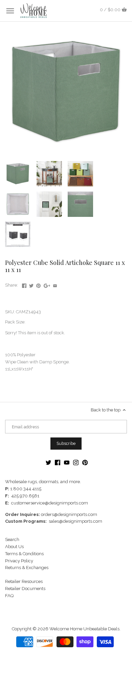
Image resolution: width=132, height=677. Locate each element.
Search (12, 539)
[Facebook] (57, 462)
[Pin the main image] (38, 284)
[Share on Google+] (47, 284)
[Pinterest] (85, 462)
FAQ (9, 595)
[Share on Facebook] (24, 284)
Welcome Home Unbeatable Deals (84, 628)
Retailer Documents (25, 588)
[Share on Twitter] (31, 284)
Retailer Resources (24, 581)
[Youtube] (66, 462)
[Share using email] (55, 284)
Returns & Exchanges (26, 567)
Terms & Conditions (24, 553)
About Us (14, 546)
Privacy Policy (19, 560)
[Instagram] (76, 462)
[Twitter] (48, 462)
